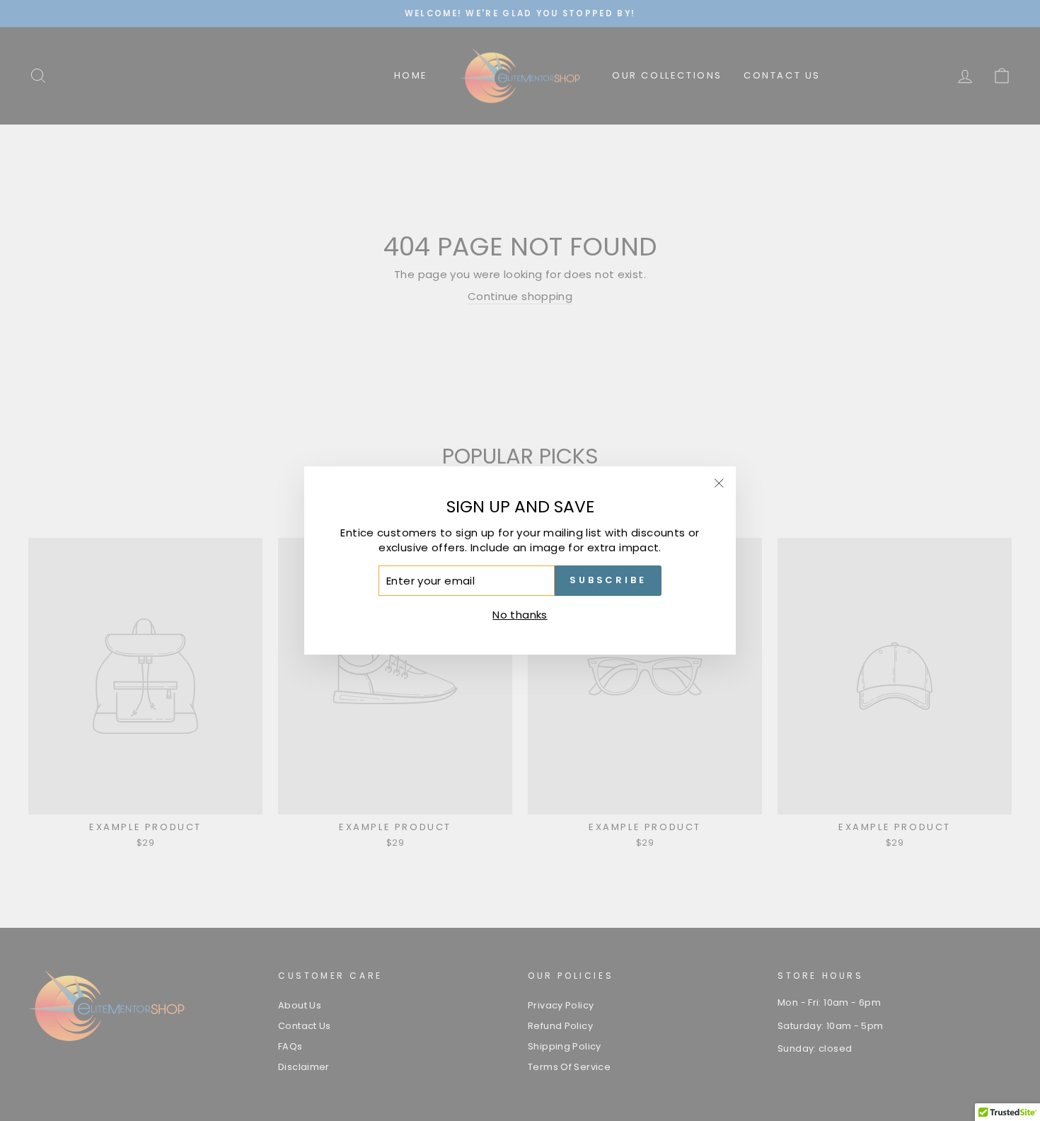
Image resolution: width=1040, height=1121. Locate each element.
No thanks (519, 614)
